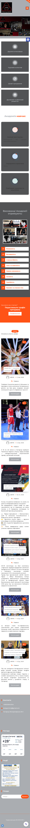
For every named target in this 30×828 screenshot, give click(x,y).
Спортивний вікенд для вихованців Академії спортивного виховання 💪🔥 (14, 610)
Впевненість (10, 248)
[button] (28, 40)
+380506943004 (8, 704)
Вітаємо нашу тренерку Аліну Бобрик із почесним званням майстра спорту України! (14, 652)
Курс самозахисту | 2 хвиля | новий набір (14, 487)
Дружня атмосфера (15, 51)
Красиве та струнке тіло (14, 287)
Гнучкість (9, 276)
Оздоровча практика (15, 163)
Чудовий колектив (15, 67)
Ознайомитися (15, 313)
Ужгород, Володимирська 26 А (13, 712)
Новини (16, 381)
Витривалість (11, 254)
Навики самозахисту (13, 271)
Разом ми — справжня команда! (11, 369)
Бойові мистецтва (15, 137)
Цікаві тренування (15, 83)
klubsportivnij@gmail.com (11, 708)
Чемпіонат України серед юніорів (13, 435)
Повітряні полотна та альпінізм (15, 189)
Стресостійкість (12, 260)
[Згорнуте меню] (27, 8)
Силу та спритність (13, 265)
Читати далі (15, 394)
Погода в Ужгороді (9, 736)
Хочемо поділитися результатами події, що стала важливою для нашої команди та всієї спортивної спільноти (15, 549)
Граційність (10, 282)
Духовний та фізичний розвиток (15, 100)
